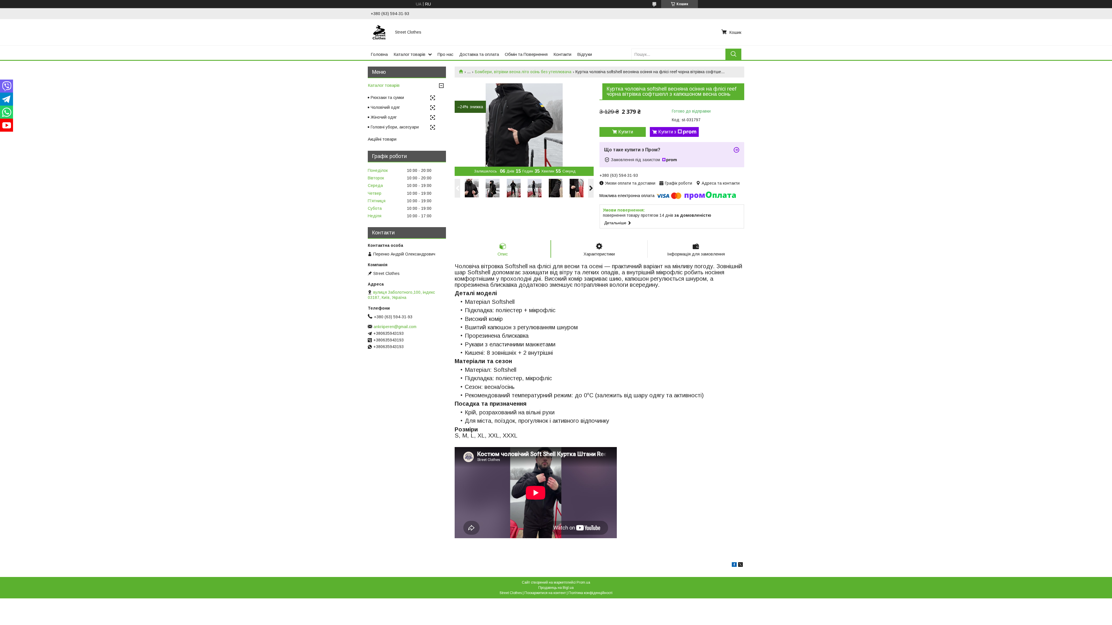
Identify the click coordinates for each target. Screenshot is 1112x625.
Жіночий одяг (384, 117)
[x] (740, 565)
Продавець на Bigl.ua (556, 588)
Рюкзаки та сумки (387, 97)
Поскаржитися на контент (545, 593)
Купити (625, 131)
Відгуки (584, 54)
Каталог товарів (409, 54)
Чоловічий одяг (385, 107)
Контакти (562, 54)
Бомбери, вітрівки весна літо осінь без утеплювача (523, 71)
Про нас (445, 54)
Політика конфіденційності (590, 593)
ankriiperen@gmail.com (395, 326)
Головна (379, 54)
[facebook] (734, 565)
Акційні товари (382, 139)
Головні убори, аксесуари (395, 127)
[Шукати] (733, 54)
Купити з (667, 131)
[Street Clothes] (379, 32)
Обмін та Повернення (526, 54)
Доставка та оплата (479, 54)
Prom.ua (583, 582)
